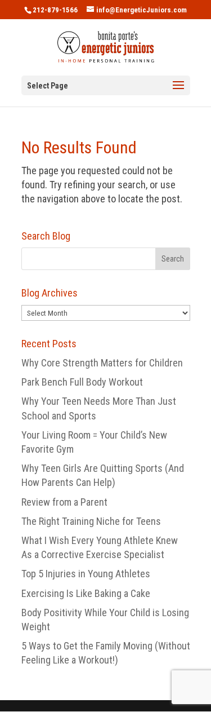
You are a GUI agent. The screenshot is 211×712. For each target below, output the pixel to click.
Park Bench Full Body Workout (82, 382)
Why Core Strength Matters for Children (102, 363)
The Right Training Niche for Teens (91, 521)
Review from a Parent (64, 502)
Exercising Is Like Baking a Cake (85, 593)
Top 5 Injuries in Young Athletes (85, 574)
